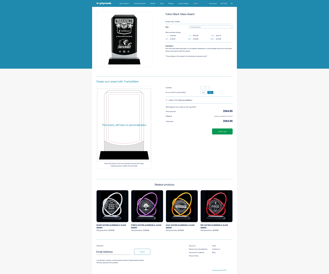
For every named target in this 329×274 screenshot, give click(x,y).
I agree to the (180, 100)
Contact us (216, 249)
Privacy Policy (194, 256)
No (210, 92)
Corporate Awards (139, 3)
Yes (203, 92)
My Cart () (224, 3)
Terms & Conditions (185, 100)
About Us (192, 246)
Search (232, 3)
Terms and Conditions (196, 252)
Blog (213, 252)
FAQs (214, 246)
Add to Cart (222, 131)
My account (213, 3)
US (195, 3)
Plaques (170, 3)
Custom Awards (183, 3)
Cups (161, 3)
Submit (142, 252)
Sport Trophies (124, 3)
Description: (169, 46)
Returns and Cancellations (198, 249)
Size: (167, 27)
